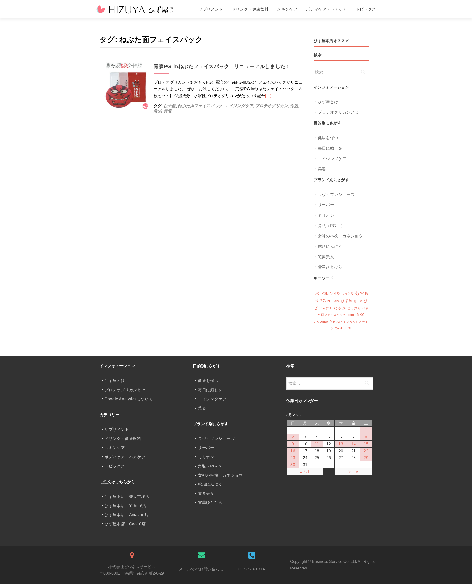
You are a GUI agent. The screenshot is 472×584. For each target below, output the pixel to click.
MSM (325, 293)
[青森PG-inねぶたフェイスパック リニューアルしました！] (124, 84)
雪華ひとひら (330, 267)
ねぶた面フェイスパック (200, 106)
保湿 (294, 106)
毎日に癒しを (330, 148)
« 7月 (305, 471)
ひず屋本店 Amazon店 (126, 515)
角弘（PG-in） (331, 226)
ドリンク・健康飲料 (250, 9)
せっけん (354, 308)
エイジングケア (239, 106)
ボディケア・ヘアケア (326, 9)
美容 (322, 169)
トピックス (366, 9)
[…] (268, 96)
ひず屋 (347, 301)
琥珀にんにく (330, 246)
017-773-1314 (251, 569)
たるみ (340, 308)
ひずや (335, 293)
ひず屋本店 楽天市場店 (126, 497)
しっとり (347, 293)
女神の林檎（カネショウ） (342, 236)
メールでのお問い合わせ (201, 569)
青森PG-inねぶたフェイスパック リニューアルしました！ (222, 66)
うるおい (335, 321)
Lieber (351, 315)
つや (317, 293)
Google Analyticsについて (128, 399)
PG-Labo (333, 301)
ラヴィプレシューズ (336, 194)
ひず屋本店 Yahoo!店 (125, 506)
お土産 (169, 106)
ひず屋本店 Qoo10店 (125, 524)
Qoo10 (339, 328)
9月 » (353, 471)
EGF (348, 328)
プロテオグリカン (271, 106)
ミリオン (326, 215)
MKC (361, 315)
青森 (168, 111)
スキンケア (287, 9)
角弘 (158, 111)
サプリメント (211, 9)
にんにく (326, 308)
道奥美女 (326, 257)
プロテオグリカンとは (338, 112)
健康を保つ (328, 138)
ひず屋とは (328, 102)
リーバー (326, 205)
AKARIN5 (321, 321)
